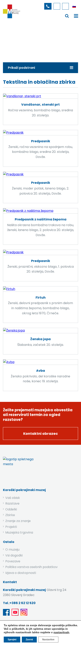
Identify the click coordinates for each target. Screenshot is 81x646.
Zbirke (27, 40)
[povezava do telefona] (48, 6)
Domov (11, 40)
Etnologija (44, 40)
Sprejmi (12, 639)
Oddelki (11, 509)
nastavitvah (61, 632)
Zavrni (29, 639)
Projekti (11, 527)
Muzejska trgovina (19, 532)
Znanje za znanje (18, 521)
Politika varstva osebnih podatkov (31, 567)
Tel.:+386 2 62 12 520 (19, 603)
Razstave (12, 503)
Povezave (12, 561)
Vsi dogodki (14, 555)
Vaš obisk (12, 498)
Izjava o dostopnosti (20, 573)
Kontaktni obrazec (40, 433)
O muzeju (12, 549)
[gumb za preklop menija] (67, 16)
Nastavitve (48, 639)
